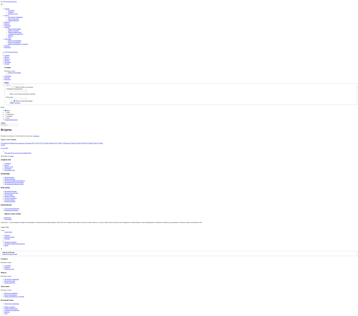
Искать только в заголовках (24, 87)
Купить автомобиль (14, 42)
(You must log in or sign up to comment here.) (18, 153)
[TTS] (38, 143)
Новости (7, 22)
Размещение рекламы (11, 210)
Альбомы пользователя (15, 34)
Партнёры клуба (9, 170)
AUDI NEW (8, 232)
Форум (6, 15)
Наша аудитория (9, 196)
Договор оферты (9, 200)
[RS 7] (60, 143)
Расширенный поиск (11, 120)
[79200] (89, 143)
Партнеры (7, 25)
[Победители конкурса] (17, 143)
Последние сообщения (15, 17)
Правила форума (13, 20)
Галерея (6, 27)
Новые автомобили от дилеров (18, 44)
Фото (8, 118)
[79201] (94, 143)
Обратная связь (9, 177)
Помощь (11, 12)
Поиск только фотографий (23, 101)
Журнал (6, 24)
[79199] (83, 143)
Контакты (7, 47)
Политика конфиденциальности (14, 180)
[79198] (78, 143)
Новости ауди (8, 167)
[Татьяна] (28, 143)
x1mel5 (3, 145)
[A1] (56, 143)
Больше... (18, 103)
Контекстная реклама (11, 193)
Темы (8, 112)
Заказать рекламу (9, 201)
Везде (8, 110)
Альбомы (9, 116)
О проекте (11, 10)
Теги (9, 37)
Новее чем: (9, 97)
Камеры (10, 35)
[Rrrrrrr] (51, 143)
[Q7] (33, 143)
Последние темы (13, 19)
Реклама (7, 45)
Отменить (36, 136)
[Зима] (72, 143)
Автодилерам (8, 194)
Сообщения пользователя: (14, 89)
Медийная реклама (10, 191)
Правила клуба (13, 14)
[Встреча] (66, 143)
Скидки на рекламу (10, 198)
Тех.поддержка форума (11, 208)
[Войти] (2, 5)
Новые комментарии (14, 32)
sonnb (11, 156)
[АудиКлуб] (5, 143)
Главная (7, 9)
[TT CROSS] (44, 143)
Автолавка (7, 39)
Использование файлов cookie (14, 184)
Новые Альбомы (13, 30)
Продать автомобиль (14, 40)
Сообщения (10, 114)
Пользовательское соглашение (14, 182)
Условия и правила (10, 242)
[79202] (100, 143)
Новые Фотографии (14, 29)
